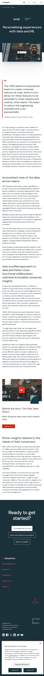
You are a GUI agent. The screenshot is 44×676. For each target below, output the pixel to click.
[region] (22, 657)
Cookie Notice (13, 655)
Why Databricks (8, 564)
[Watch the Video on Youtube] (22, 635)
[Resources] (11, 581)
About (4, 586)
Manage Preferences (22, 664)
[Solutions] (11, 575)
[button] (29, 2)
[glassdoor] (18, 635)
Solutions (6, 575)
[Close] (40, 643)
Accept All (30, 670)
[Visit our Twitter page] (11, 635)
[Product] (10, 569)
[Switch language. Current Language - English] (24, 2)
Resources (6, 581)
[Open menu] (41, 2)
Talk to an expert (22, 542)
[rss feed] (14, 635)
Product (5, 569)
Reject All (15, 670)
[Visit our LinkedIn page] (3, 635)
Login (34, 2)
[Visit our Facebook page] (7, 635)
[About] (8, 586)
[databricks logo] (8, 558)
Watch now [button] (8, 426)
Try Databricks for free (22, 528)
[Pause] (39, 59)
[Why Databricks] (16, 564)
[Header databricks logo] (6, 2)
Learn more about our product (22, 535)
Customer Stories (6, 7)
